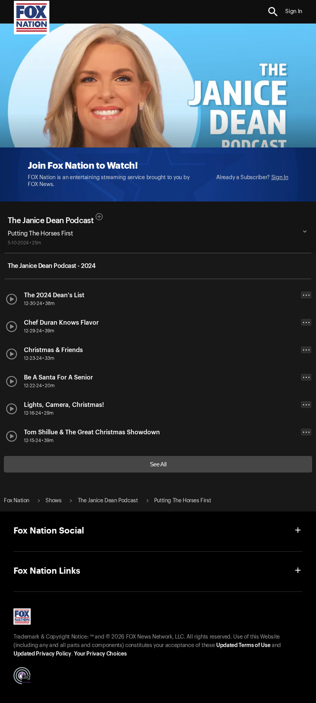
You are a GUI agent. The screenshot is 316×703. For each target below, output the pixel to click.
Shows (53, 500)
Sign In (279, 177)
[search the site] (273, 11)
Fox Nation (16, 500)
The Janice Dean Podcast (50, 221)
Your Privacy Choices (100, 654)
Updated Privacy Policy (42, 654)
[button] (273, 11)
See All (158, 464)
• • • (306, 295)
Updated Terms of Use (243, 645)
